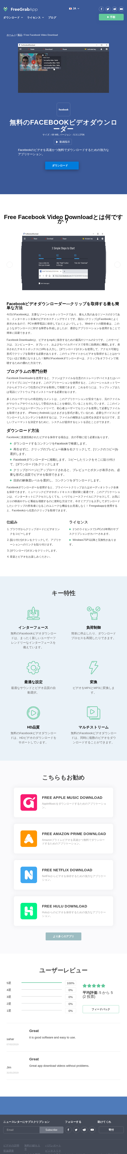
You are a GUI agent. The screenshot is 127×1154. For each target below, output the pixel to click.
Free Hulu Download (64, 906)
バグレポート (53, 1145)
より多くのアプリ (63, 936)
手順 (112, 17)
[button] (10, 265)
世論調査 (8, 1150)
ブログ (52, 17)
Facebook (101, 9)
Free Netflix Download (67, 870)
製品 (20, 35)
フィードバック (101, 1009)
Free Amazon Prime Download (74, 834)
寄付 (111, 1129)
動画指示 (65, 141)
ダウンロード (60, 165)
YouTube (121, 9)
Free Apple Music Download (72, 798)
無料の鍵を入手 (32, 1147)
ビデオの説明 (11, 1145)
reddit (114, 9)
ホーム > (11, 35)
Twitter (108, 9)
